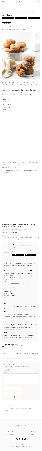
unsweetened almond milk (8, 106)
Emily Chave (18, 250)
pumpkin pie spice (6, 99)
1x (31, 270)
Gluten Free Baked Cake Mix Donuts (10, 232)
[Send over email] (34, 18)
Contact (10, 432)
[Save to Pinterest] (8, 18)
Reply (5, 412)
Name (5, 385)
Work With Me (10, 434)
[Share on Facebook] (21, 18)
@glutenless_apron (6, 239)
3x (35, 270)
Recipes (32, 431)
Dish (5, 5)
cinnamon (5, 101)
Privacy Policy (21, 444)
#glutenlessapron (21, 239)
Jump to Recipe (6, 23)
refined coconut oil (7, 104)
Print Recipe (31, 254)
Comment (6, 372)
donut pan (8, 170)
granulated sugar (6, 111)
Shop (32, 434)
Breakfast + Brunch (10, 5)
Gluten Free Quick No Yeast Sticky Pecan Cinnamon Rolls (14, 229)
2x (33, 270)
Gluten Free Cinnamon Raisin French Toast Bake (12, 230)
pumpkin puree (6, 97)
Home (3, 5)
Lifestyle (32, 432)
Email (5, 391)
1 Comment (16, 9)
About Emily (10, 431)
